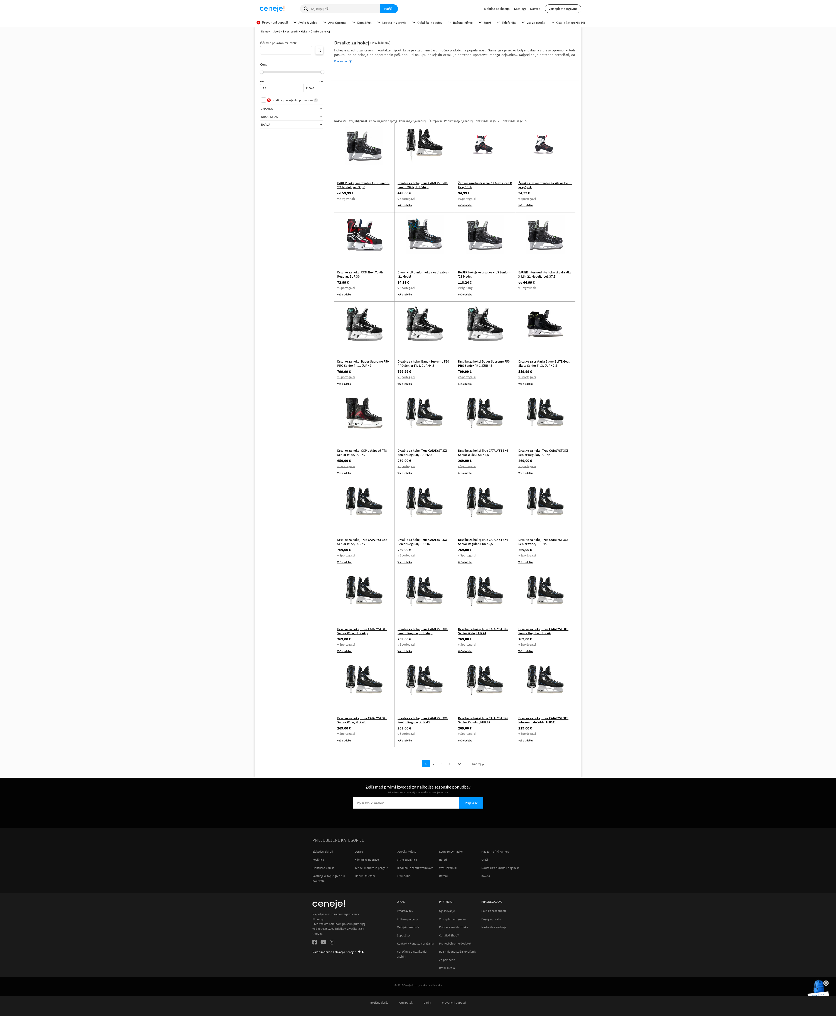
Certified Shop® (449, 935)
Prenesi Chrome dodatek (455, 943)
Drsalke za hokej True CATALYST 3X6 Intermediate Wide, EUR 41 (543, 720)
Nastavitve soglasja (493, 927)
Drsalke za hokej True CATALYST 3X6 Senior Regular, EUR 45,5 (483, 542)
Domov (265, 31)
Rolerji (443, 860)
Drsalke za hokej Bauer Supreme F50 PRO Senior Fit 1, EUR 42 (363, 363)
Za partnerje (447, 960)
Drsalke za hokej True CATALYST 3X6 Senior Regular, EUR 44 (543, 631)
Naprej (476, 764)
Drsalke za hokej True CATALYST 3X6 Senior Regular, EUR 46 (423, 542)
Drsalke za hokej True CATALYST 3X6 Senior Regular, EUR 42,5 (423, 452)
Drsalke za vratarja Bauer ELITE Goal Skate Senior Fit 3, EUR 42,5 (544, 363)
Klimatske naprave (367, 860)
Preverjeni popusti (454, 1002)
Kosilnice (318, 860)
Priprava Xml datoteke (453, 927)
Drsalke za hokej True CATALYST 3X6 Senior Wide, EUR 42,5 (483, 452)
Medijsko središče (408, 927)
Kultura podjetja (407, 919)
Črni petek (406, 1002)
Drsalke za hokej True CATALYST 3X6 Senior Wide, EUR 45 (543, 542)
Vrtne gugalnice (407, 860)
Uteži (484, 860)
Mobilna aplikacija (497, 9)
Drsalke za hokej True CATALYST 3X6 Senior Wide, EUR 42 (362, 542)
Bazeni (443, 876)
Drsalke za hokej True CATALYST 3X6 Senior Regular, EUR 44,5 (423, 631)
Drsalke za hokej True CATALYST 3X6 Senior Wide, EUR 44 (483, 631)
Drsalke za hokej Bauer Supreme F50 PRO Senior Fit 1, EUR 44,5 (423, 363)
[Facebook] (314, 943)
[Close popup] (826, 983)
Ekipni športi (290, 31)
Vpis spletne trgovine (563, 9)
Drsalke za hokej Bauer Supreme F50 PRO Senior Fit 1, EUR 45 (484, 363)
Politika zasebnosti (493, 911)
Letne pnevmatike (451, 851)
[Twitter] (323, 943)
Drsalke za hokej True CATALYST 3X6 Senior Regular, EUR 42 (483, 720)
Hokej (304, 31)
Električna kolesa (323, 868)
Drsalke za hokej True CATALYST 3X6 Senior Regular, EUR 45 (543, 452)
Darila (427, 1002)
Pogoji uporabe (491, 919)
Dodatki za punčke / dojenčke (500, 868)
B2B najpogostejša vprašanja (457, 951)
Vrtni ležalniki (448, 868)
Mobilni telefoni (365, 876)
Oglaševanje (447, 911)
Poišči (388, 9)
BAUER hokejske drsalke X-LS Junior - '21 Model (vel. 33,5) (363, 185)
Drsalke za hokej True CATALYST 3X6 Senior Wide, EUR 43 (362, 720)
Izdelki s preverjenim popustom (292, 100)
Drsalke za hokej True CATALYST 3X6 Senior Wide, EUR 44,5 (362, 631)
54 (460, 764)
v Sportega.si (406, 199)
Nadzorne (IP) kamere (495, 851)
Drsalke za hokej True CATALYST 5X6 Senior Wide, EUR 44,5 (423, 185)
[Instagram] (332, 943)
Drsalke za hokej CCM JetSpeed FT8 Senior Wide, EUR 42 (362, 452)
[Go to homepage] (272, 8)
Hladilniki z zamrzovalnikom (415, 868)
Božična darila (379, 1002)
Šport (276, 31)
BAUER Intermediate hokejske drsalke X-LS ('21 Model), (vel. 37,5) (544, 274)
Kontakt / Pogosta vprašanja (415, 943)
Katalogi (520, 9)
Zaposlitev (404, 935)
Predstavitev (405, 911)
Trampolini (404, 876)
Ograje (359, 851)
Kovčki (485, 876)
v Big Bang (465, 288)
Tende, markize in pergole (371, 868)
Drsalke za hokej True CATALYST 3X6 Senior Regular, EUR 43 (423, 720)
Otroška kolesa (406, 851)
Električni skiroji (322, 851)
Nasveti (535, 9)
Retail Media (447, 968)
